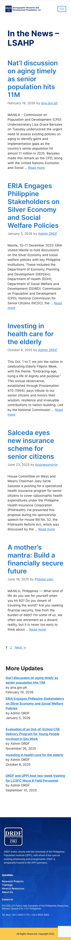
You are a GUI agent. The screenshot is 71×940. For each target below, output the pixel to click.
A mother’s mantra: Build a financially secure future (35, 559)
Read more (36, 168)
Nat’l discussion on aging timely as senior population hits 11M (33, 79)
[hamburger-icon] (62, 9)
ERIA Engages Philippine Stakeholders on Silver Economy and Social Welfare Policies (33, 205)
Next (20, 647)
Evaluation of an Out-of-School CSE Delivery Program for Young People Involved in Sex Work (33, 734)
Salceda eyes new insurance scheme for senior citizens (31, 444)
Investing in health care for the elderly (31, 334)
